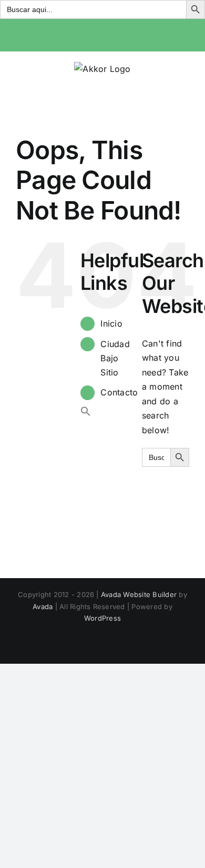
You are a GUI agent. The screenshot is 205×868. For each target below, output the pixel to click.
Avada (43, 606)
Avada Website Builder (139, 594)
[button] (85, 413)
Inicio (111, 323)
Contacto (119, 392)
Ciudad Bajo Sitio (114, 358)
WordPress (102, 618)
